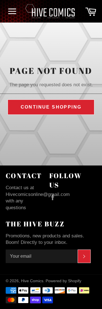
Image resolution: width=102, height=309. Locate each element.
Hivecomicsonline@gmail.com (38, 194)
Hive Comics (32, 281)
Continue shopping (51, 107)
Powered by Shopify (63, 281)
